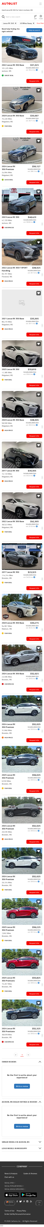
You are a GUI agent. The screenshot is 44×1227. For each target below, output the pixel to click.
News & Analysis (11, 1173)
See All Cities (10, 1183)
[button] (35, 17)
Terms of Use (9, 1210)
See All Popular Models (14, 1186)
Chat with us (9, 1177)
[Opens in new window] (12, 1194)
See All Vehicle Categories (15, 1189)
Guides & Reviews (30, 1173)
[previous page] (16, 1055)
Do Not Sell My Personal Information (18, 1214)
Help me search (34, 30)
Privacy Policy (21, 1210)
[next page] (28, 1055)
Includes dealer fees (32, 68)
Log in (39, 1203)
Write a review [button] (22, 1086)
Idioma (11, 1202)
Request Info (34, 81)
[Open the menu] (40, 4)
